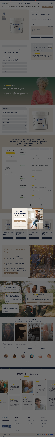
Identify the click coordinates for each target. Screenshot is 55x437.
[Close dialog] (42, 209)
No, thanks (19, 226)
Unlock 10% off (20, 221)
